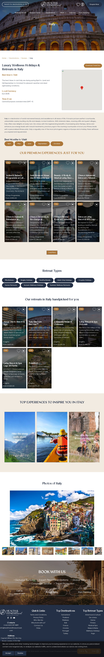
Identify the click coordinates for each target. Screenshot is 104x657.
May (19, 144)
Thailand (65, 617)
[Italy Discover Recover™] (39, 326)
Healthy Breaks (44, 280)
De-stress (93, 617)
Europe (24, 58)
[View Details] (25, 163)
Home (4, 58)
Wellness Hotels (20, 13)
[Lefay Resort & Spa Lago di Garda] (14, 368)
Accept (8, 653)
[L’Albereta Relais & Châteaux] (64, 326)
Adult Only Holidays (64, 280)
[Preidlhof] (39, 368)
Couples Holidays (85, 280)
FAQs (38, 628)
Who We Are (38, 620)
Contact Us (38, 625)
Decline (20, 653)
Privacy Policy (38, 617)
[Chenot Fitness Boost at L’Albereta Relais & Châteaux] (64, 222)
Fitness (93, 623)
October (57, 144)
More (62, 13)
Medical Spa (93, 625)
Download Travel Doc (93, 65)
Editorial (72, 13)
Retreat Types (35, 13)
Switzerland (65, 615)
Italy (8, 162)
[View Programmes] (23, 309)
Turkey (65, 633)
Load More (52, 252)
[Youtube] (14, 618)
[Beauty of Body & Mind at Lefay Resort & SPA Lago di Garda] (64, 180)
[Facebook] (8, 618)
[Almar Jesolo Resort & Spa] (14, 326)
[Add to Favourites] (20, 163)
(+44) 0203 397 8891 (11, 625)
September (42, 144)
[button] (94, 4)
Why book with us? (38, 623)
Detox (93, 620)
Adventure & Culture (93, 615)
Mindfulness (9, 280)
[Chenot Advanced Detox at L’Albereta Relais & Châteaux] (88, 180)
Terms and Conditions (38, 615)
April (9, 144)
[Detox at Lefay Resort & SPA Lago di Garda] (88, 222)
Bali (65, 623)
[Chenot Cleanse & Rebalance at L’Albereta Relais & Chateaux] (16, 222)
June (29, 144)
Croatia (66, 628)
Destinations (50, 13)
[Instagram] (11, 618)
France (65, 625)
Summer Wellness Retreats (60, 285)
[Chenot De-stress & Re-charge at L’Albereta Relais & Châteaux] (40, 222)
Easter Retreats (11, 285)
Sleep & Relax (93, 628)
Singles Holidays (26, 280)
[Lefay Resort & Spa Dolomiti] (89, 326)
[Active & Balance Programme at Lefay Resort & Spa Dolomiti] (16, 180)
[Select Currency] (83, 3)
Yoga (93, 633)
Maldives (65, 620)
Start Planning (84, 13)
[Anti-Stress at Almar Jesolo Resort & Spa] (40, 180)
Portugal (65, 631)
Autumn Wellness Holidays (33, 285)
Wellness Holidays (93, 631)
